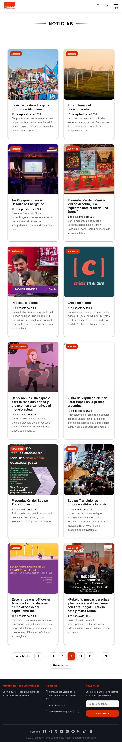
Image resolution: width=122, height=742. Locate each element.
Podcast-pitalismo (25, 302)
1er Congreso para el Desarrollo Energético (28, 202)
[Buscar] (98, 6)
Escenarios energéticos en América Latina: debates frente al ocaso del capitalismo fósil (31, 605)
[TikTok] (84, 731)
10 (80, 656)
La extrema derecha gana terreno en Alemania (30, 107)
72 (106, 656)
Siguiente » (59, 665)
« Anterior (25, 656)
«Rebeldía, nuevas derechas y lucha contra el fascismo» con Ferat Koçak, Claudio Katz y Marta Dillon (88, 605)
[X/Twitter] (56, 731)
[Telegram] (73, 731)
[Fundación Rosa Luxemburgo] (10, 5)
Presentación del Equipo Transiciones (30, 502)
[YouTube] (61, 731)
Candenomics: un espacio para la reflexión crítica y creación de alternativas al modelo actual (31, 404)
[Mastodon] (78, 731)
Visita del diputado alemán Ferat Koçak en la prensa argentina (87, 402)
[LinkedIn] (90, 731)
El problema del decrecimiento (79, 107)
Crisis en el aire (79, 302)
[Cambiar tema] (107, 6)
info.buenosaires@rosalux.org (64, 711)
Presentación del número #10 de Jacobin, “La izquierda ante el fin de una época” (88, 206)
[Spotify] (67, 731)
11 (90, 656)
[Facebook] (44, 731)
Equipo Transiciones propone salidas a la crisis (87, 502)
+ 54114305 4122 (58, 705)
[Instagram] (50, 731)
